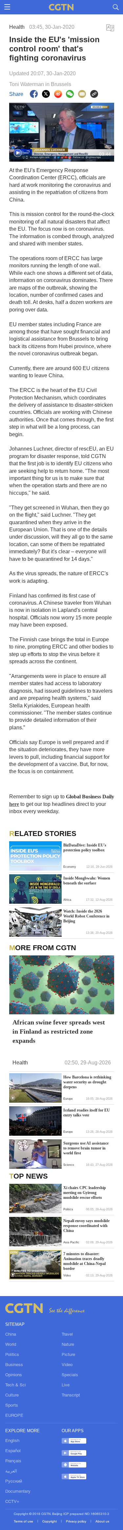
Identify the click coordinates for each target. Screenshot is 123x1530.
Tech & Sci (15, 1385)
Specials (70, 1375)
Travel (67, 1335)
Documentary (18, 1492)
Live (66, 1385)
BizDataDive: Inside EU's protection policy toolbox (84, 847)
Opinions (13, 1375)
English (12, 1441)
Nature (68, 1345)
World (10, 1345)
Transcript (71, 1395)
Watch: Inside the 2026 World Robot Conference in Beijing (86, 916)
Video (67, 1365)
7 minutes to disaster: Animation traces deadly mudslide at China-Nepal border (84, 1261)
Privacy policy (76, 1521)
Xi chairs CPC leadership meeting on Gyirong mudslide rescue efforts (84, 1192)
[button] (17, 153)
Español (13, 1451)
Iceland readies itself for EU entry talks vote (86, 1112)
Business (14, 1365)
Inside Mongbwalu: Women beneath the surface (86, 880)
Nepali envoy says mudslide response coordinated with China (86, 1226)
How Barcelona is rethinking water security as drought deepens (87, 1082)
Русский (13, 1482)
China (10, 1335)
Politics (12, 1355)
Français (13, 1461)
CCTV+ (12, 1502)
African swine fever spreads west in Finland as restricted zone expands (58, 1031)
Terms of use (24, 1521)
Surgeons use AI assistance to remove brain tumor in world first (86, 1148)
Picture (68, 1355)
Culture (12, 1395)
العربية (11, 1471)
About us (102, 1521)
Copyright (50, 1521)
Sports (11, 1406)
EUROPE (14, 1416)
